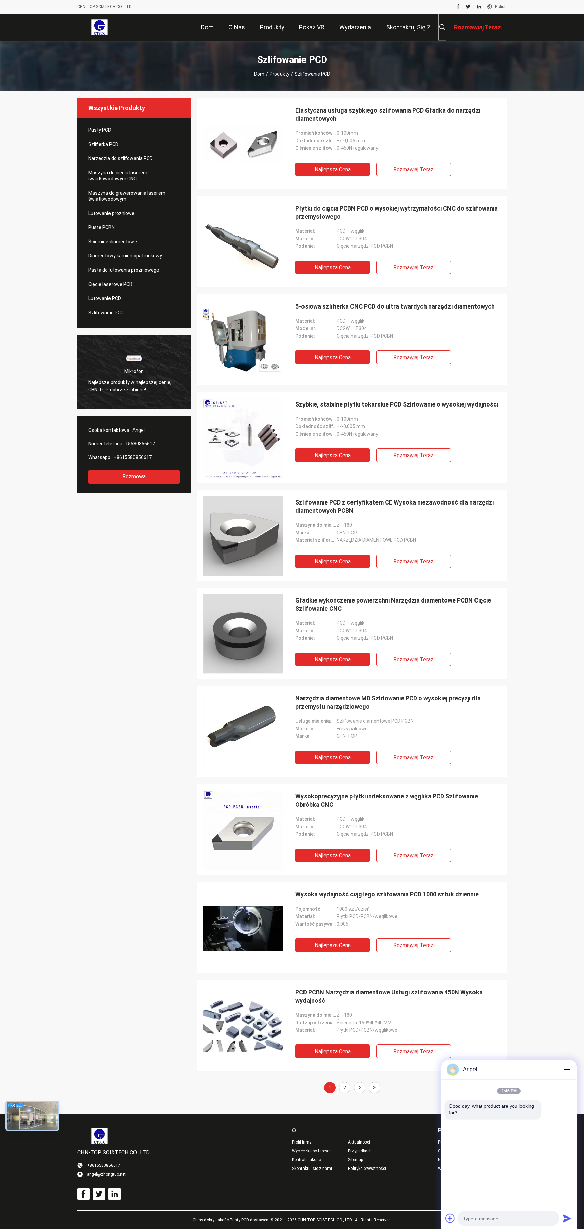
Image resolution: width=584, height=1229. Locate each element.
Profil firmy (301, 1142)
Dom (259, 74)
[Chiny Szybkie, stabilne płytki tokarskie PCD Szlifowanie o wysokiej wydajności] (243, 437)
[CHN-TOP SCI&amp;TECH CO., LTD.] (99, 27)
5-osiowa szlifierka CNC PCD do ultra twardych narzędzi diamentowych (395, 306)
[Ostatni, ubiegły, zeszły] (374, 1087)
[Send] (567, 1218)
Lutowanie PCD (104, 298)
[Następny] (359, 1087)
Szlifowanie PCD (106, 312)
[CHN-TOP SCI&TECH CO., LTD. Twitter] (468, 7)
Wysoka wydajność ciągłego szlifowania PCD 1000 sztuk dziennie (387, 894)
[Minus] (567, 1069)
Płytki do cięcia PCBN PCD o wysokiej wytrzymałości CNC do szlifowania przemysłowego (396, 212)
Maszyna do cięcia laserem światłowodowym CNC (117, 175)
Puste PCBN (101, 227)
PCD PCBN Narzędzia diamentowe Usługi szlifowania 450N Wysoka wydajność (389, 996)
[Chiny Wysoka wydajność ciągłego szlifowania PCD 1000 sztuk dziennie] (243, 927)
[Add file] (450, 1218)
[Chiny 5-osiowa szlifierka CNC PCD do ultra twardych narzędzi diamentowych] (243, 339)
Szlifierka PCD (103, 144)
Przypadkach (360, 1151)
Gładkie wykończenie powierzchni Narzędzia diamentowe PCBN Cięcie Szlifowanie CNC (393, 604)
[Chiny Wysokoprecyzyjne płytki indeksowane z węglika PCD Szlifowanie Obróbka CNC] (243, 829)
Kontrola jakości (307, 1159)
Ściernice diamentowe (112, 241)
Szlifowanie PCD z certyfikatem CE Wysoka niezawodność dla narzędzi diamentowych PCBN (394, 506)
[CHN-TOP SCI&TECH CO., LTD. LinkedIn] (479, 7)
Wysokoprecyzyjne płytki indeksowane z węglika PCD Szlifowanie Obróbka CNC (386, 800)
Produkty (279, 74)
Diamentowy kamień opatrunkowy (125, 256)
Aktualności (359, 1142)
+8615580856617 (133, 457)
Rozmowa (134, 476)
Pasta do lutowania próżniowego (123, 270)
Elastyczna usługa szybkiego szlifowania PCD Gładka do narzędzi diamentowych (387, 114)
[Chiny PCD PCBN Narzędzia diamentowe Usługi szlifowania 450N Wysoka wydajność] (243, 1025)
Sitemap (355, 1159)
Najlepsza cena (333, 169)
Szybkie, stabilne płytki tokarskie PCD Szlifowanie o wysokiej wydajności (396, 404)
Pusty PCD (99, 130)
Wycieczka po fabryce (311, 1151)
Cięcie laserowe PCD (110, 284)
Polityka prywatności (367, 1168)
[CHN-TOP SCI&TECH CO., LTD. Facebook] (458, 7)
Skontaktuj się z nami (312, 1168)
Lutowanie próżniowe (111, 213)
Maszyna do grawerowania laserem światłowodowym (126, 196)
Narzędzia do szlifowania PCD (120, 158)
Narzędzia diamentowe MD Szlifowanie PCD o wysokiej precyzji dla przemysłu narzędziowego (388, 702)
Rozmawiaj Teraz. (413, 169)
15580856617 (140, 443)
